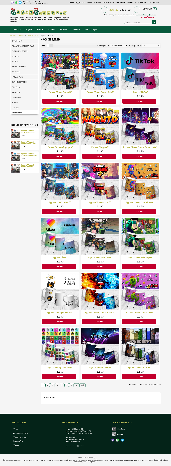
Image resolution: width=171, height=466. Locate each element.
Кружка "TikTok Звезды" (100, 367)
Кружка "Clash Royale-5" (60, 202)
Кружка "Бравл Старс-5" (100, 202)
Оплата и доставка (78, 3)
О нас (15, 429)
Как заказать (108, 3)
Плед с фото (17, 77)
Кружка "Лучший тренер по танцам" (28, 143)
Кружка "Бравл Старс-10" (60, 92)
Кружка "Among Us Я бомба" (60, 312)
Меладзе (16, 72)
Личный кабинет (148, 17)
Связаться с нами (20, 437)
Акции (89, 3)
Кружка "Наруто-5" (100, 147)
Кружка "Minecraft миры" (140, 367)
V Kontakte (121, 429)
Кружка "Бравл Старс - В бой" (100, 92)
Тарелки (63, 29)
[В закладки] (76, 101)
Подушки (51, 29)
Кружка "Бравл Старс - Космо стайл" (140, 147)
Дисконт (156, 3)
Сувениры (76, 29)
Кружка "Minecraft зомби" (100, 257)
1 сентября (16, 29)
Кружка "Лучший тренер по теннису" (28, 131)
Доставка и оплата (20, 433)
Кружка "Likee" (60, 257)
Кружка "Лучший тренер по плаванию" (29, 154)
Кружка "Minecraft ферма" (140, 257)
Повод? (15, 108)
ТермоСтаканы (19, 67)
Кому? (15, 103)
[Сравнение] (77, 101)
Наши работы (140, 3)
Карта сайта (18, 441)
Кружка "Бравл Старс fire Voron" (100, 312)
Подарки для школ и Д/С (23, 46)
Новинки (97, 3)
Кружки (29, 29)
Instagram (120, 434)
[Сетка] (51, 45)
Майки (40, 29)
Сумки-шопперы (19, 82)
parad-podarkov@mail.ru (145, 15)
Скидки (130, 3)
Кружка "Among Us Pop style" (60, 367)
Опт (149, 3)
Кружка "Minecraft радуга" (60, 147)
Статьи (16, 445)
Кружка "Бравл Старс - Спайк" (140, 312)
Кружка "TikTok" (140, 92)
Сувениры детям (20, 51)
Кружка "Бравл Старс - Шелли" (140, 202)
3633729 (120, 9)
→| (82, 385)
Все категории (91, 29)
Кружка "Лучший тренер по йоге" (27, 166)
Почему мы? (120, 3)
